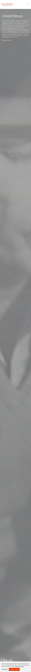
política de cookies (19, 666)
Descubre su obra (6, 40)
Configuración (5, 669)
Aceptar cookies (14, 669)
